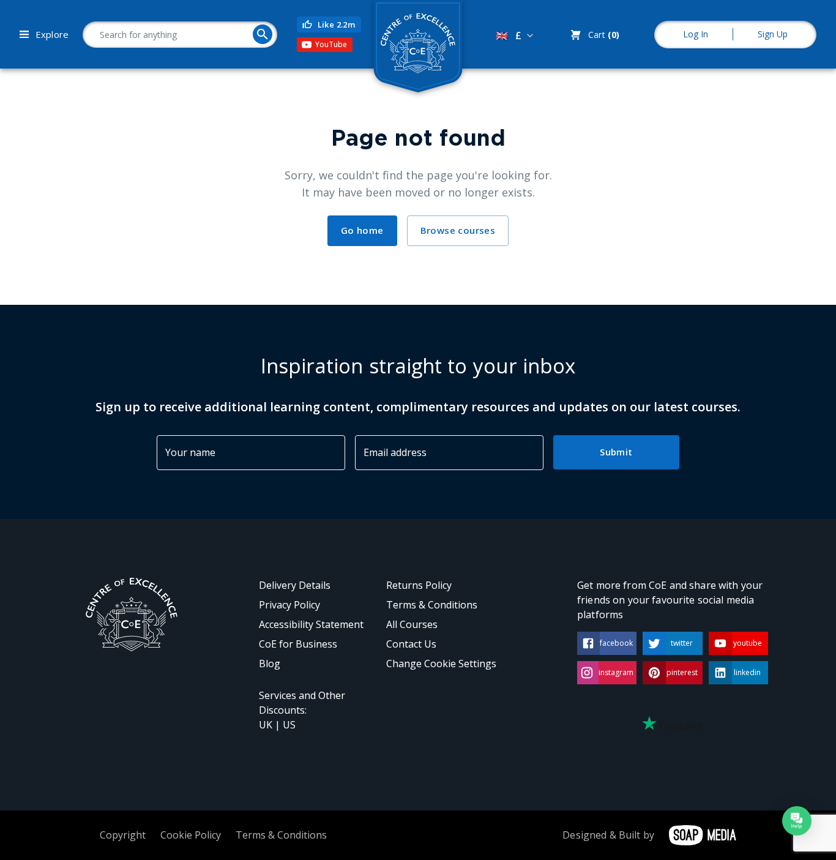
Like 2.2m (337, 24)
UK (265, 724)
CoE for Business (298, 644)
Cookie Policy (190, 835)
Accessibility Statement (311, 624)
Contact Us (411, 644)
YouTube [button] (331, 44)
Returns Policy (419, 585)
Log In (695, 34)
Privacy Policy (289, 604)
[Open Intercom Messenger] (797, 821)
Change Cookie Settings (441, 663)
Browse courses (458, 230)
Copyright (123, 835)
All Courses (412, 624)
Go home (362, 230)
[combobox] (516, 35)
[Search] (262, 34)
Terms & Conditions (431, 604)
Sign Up (773, 34)
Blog (269, 663)
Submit (616, 452)
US (289, 724)
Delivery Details (294, 585)
